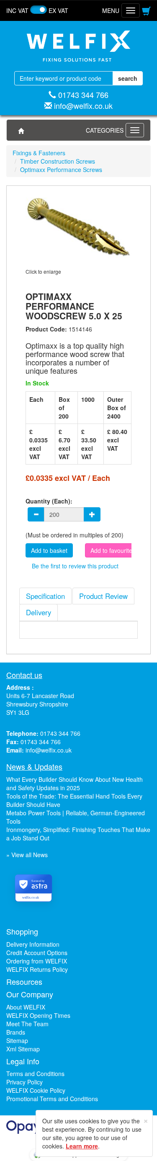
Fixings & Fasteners (39, 153)
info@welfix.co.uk (83, 105)
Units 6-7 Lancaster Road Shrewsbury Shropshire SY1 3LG (40, 704)
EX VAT (58, 10)
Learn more (82, 1146)
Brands (15, 1032)
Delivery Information (32, 944)
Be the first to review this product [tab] (75, 566)
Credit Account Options (36, 952)
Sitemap (17, 1040)
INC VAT (17, 10)
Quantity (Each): (49, 501)
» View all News (27, 854)
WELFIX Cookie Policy (35, 1090)
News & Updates (34, 766)
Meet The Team (27, 1024)
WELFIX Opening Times (38, 1015)
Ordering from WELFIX (36, 961)
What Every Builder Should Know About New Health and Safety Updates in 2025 (74, 783)
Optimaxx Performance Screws (61, 169)
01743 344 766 (83, 94)
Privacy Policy (24, 1082)
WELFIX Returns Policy (37, 969)
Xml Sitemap (23, 1049)
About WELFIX (25, 1007)
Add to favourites (112, 550)
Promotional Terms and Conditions (52, 1098)
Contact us (24, 674)
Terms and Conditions (35, 1073)
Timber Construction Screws (57, 161)
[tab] (45, 596)
